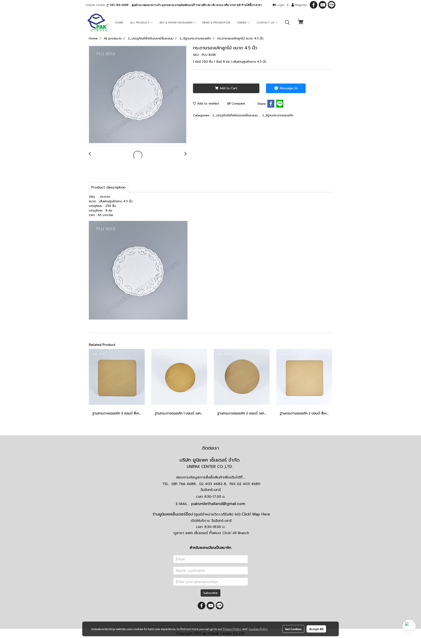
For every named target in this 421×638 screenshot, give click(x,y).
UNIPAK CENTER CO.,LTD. (210, 466)
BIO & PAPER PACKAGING (176, 23)
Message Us (288, 88)
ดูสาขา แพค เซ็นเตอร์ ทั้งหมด (211, 533)
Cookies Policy (258, 629)
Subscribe (210, 593)
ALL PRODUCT (140, 23)
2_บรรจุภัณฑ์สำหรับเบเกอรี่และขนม (235, 115)
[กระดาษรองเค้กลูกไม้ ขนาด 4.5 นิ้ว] (137, 95)
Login (280, 5)
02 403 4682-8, (213, 484)
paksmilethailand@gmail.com (218, 504)
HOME (119, 23)
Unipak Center (96, 5)
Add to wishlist (207, 103)
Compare (237, 103)
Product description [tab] (108, 187)
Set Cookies (293, 629)
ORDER (242, 23)
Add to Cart (227, 88)
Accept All (316, 629)
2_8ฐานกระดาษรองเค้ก (277, 115)
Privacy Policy (232, 629)
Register (300, 5)
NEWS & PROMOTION (216, 23)
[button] (287, 22)
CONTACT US (266, 23)
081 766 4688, (183, 484)
